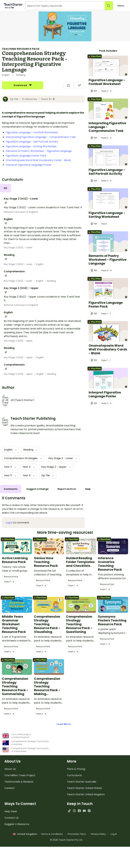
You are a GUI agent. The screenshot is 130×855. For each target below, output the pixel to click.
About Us (10, 769)
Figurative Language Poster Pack (26, 155)
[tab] (5, 188)
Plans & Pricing (76, 769)
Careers (9, 788)
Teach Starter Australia (81, 782)
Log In (114, 834)
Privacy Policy (98, 834)
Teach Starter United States (84, 788)
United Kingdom (26, 834)
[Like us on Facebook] (79, 810)
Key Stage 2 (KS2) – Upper (18, 340)
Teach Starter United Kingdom (86, 794)
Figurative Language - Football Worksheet (32, 132)
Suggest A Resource (16, 824)
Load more (64, 724)
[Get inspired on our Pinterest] (89, 810)
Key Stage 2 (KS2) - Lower (18, 247)
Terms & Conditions (52, 834)
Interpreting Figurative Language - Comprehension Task (41, 137)
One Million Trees (19, 775)
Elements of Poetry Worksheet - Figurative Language (39, 151)
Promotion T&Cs (77, 834)
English (39, 264)
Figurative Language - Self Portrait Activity (32, 141)
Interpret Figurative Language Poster (29, 165)
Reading (51, 280)
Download (21, 85)
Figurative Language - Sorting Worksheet (31, 146)
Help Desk (10, 811)
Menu (120, 5)
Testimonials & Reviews (18, 782)
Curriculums (74, 775)
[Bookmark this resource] (68, 85)
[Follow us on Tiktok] (69, 810)
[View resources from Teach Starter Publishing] (6, 99)
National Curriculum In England (21, 212)
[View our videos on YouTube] (84, 810)
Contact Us (11, 818)
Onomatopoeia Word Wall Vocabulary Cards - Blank (38, 160)
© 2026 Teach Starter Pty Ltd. (66, 839)
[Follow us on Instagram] (74, 810)
